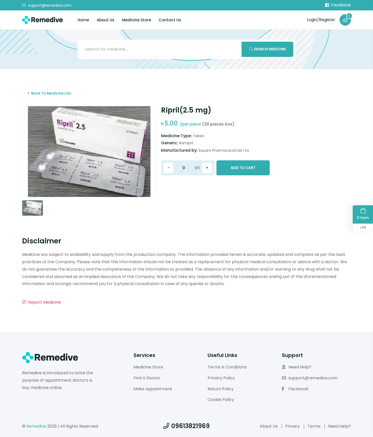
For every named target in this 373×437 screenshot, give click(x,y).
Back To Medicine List (51, 93)
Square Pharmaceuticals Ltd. (224, 150)
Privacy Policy (221, 378)
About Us (105, 20)
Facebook (341, 5)
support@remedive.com (50, 5)
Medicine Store (136, 20)
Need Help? (300, 367)
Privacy (292, 426)
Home (83, 20)
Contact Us (170, 20)
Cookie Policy (221, 399)
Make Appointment (152, 389)
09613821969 (190, 426)
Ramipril (186, 143)
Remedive (36, 426)
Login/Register (321, 20)
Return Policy (221, 389)
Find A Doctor (147, 378)
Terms (314, 426)
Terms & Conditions (227, 367)
